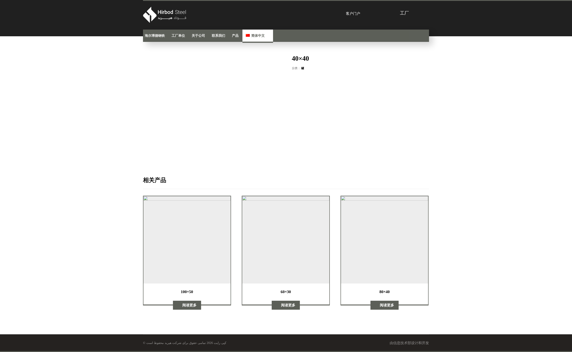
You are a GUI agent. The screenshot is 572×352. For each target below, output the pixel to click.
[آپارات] (404, 35)
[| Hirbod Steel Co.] (165, 15)
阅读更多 (189, 305)
